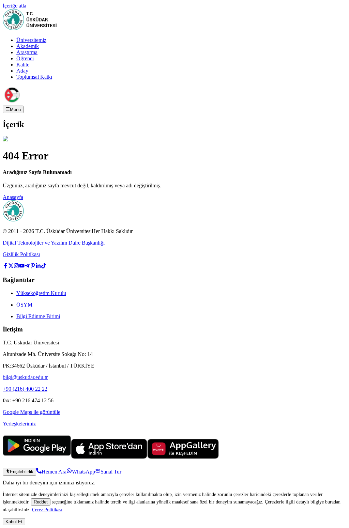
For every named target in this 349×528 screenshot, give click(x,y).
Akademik (27, 46)
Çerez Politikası (47, 509)
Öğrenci (25, 58)
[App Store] (109, 457)
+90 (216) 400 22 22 (25, 389)
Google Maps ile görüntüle (31, 412)
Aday (22, 71)
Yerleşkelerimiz (19, 423)
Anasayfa (13, 197)
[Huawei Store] (183, 457)
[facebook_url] (5, 266)
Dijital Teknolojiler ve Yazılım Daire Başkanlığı (54, 243)
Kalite (22, 64)
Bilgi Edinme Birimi (38, 316)
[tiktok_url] (43, 266)
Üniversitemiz (31, 40)
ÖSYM (24, 305)
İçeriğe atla (14, 6)
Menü (15, 109)
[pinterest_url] (32, 266)
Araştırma (26, 52)
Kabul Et (13, 521)
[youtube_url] (22, 266)
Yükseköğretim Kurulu (41, 293)
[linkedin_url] (38, 266)
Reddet (41, 501)
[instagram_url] (16, 266)
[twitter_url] (11, 266)
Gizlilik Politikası (21, 254)
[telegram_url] (27, 266)
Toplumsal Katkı (34, 77)
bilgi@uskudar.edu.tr (25, 377)
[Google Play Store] (37, 457)
